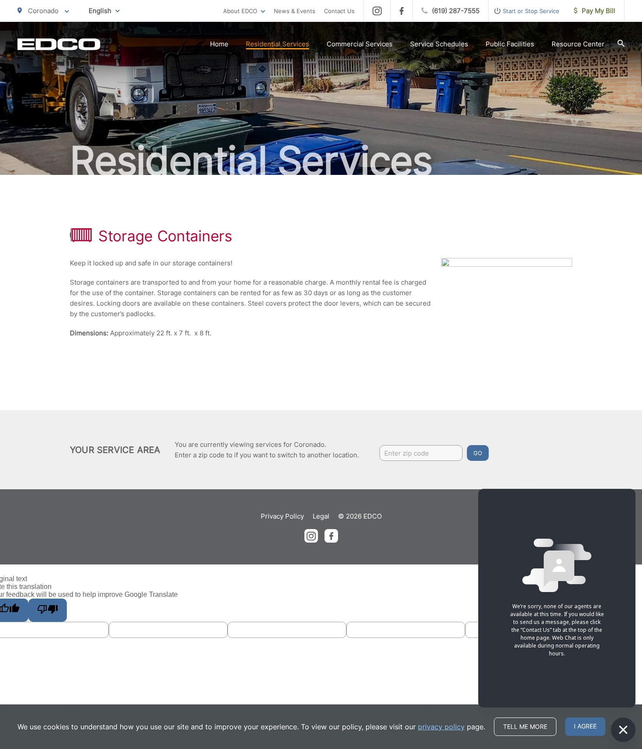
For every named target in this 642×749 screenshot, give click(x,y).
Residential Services (277, 44)
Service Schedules (439, 44)
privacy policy (441, 726)
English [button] (100, 11)
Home (219, 44)
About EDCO (240, 10)
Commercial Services (360, 44)
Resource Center (578, 44)
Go (477, 452)
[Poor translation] (47, 610)
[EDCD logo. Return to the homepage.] (58, 44)
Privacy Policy (282, 516)
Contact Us (339, 10)
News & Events (294, 10)
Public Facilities (510, 44)
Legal (321, 516)
